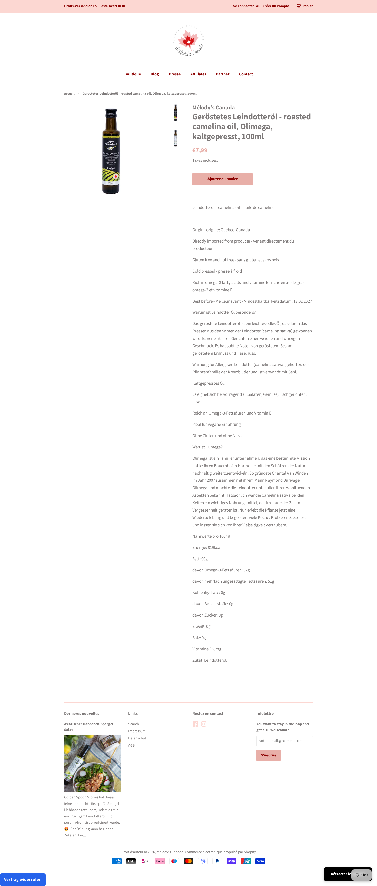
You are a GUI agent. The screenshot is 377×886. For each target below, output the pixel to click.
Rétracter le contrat (348, 874)
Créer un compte (276, 6)
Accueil (69, 93)
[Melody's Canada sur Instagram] (203, 725)
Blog (155, 74)
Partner (222, 74)
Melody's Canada (170, 852)
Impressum (137, 731)
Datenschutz (138, 738)
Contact (246, 74)
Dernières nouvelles (81, 713)
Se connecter (243, 6)
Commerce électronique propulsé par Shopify (220, 852)
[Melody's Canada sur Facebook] (195, 725)
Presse (175, 74)
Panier (308, 6)
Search (133, 724)
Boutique (132, 74)
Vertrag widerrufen (23, 880)
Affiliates (198, 74)
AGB (131, 745)
